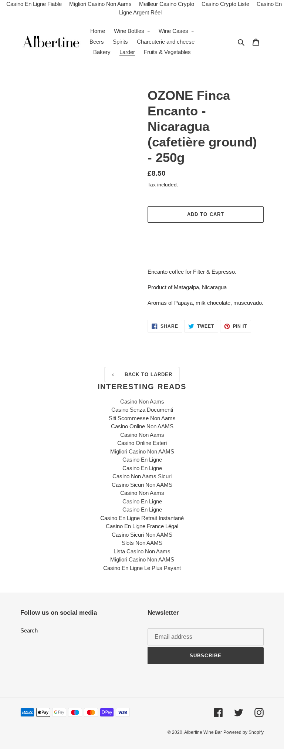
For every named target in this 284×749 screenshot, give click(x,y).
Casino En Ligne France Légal (142, 526)
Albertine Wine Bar (203, 732)
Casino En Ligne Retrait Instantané (142, 518)
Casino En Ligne (142, 459)
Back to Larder (148, 374)
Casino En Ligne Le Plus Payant (142, 568)
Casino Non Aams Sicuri (142, 476)
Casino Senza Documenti (142, 409)
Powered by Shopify (243, 732)
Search (29, 630)
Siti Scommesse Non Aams (142, 418)
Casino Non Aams (142, 401)
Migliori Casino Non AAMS (142, 451)
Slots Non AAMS (142, 543)
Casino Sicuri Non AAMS (142, 485)
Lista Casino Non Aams (142, 551)
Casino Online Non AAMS (142, 426)
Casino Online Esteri (142, 443)
